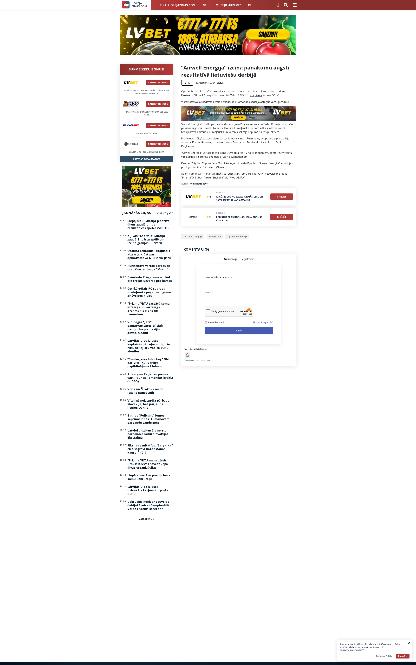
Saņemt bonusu (158, 82)
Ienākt (238, 330)
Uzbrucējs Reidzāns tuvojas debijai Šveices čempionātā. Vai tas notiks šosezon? (148, 505)
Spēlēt (281, 196)
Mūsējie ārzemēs (228, 5)
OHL (251, 5)
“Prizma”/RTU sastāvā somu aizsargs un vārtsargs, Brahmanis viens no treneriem (148, 309)
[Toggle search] (286, 5)
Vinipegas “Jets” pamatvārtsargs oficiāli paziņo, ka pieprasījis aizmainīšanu (145, 327)
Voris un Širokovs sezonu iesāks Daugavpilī (146, 390)
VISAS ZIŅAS (164, 213)
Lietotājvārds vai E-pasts (218, 277)
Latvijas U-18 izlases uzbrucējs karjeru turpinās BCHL (147, 490)
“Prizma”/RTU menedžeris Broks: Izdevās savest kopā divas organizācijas (147, 464)
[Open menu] (295, 5)
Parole (209, 292)
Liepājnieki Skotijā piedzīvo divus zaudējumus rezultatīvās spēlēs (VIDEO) (148, 224)
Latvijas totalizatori (146, 159)
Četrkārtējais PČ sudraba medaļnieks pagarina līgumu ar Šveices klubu (149, 292)
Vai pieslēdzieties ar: (196, 349)
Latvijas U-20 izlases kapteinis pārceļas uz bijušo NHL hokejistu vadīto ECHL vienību (148, 346)
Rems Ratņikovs (199, 183)
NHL (206, 5)
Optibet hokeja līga (237, 236)
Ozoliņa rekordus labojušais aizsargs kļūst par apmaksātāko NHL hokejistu (149, 254)
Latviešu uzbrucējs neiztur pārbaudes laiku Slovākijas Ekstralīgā (147, 434)
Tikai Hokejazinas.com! (178, 5)
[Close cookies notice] (409, 643)
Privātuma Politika (384, 656)
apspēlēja (256, 95)
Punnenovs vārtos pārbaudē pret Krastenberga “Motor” (148, 267)
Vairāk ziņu (146, 519)
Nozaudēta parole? (263, 322)
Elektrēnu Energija (192, 236)
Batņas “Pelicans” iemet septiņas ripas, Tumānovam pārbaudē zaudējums (148, 419)
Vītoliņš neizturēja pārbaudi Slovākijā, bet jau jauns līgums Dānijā (148, 404)
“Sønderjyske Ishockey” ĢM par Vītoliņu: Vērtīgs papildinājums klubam (148, 362)
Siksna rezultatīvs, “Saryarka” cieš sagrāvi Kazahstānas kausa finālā (150, 449)
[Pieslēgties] (277, 5)
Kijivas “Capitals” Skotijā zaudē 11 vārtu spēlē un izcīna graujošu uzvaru (146, 239)
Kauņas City (215, 236)
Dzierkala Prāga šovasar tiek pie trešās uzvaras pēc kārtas (149, 278)
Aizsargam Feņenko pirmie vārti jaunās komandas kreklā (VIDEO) (150, 377)
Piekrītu (402, 656)
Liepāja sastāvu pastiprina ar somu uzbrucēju (149, 477)
